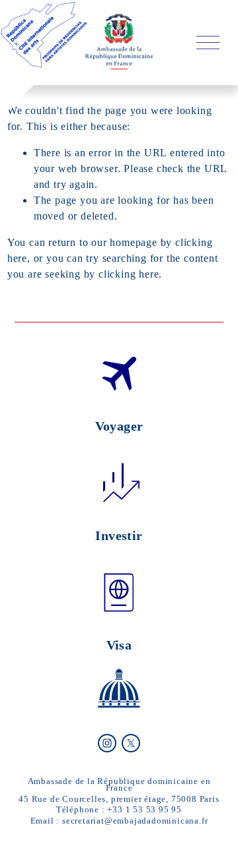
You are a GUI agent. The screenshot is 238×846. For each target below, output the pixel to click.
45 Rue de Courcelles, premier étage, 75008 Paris (119, 799)
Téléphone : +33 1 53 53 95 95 (119, 809)
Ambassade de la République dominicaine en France (119, 784)
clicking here (129, 274)
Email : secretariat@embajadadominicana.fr (119, 821)
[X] (131, 743)
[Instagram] (107, 743)
